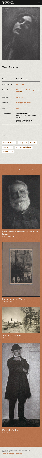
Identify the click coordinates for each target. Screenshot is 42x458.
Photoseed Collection (30, 170)
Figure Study (8, 151)
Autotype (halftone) (23, 102)
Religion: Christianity (24, 147)
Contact (5, 453)
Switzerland (20, 97)
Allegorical (23, 143)
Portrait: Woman (9, 143)
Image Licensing (15, 453)
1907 (18, 108)
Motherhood (7, 147)
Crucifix (33, 143)
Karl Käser (20, 84)
